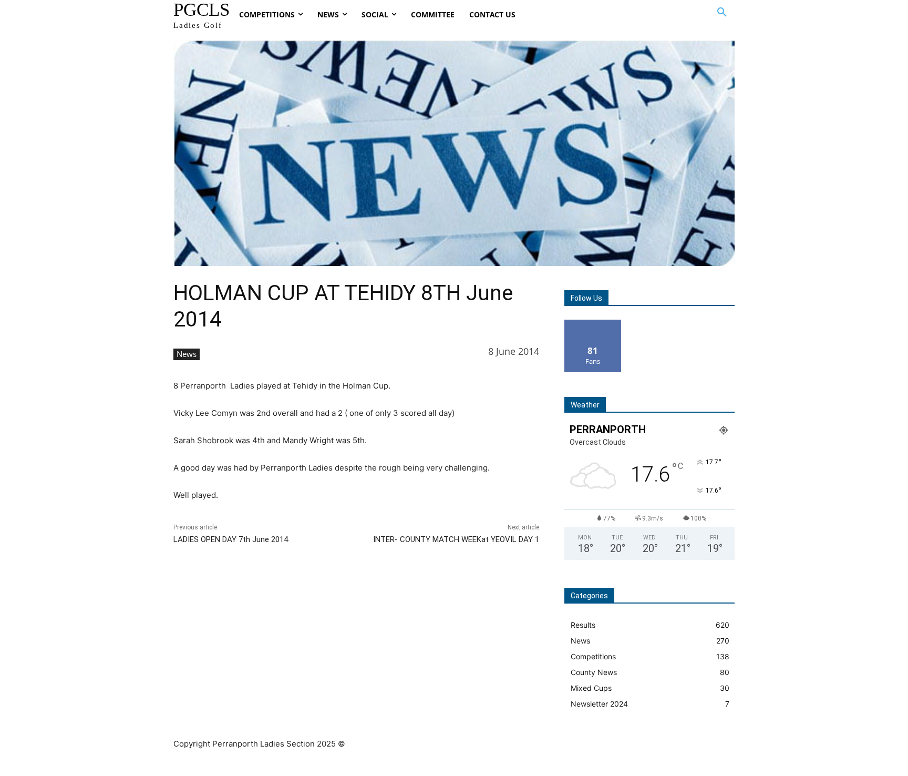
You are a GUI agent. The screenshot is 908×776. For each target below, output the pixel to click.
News (187, 354)
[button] (722, 12)
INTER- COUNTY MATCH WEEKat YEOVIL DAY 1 (456, 539)
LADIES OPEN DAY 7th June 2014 (230, 539)
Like (593, 324)
